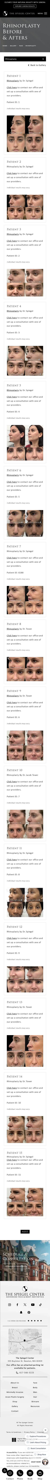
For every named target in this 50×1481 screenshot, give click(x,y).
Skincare (35, 1401)
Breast (15, 1387)
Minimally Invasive (15, 1392)
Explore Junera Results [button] (25, 6)
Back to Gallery (38, 65)
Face (21, 46)
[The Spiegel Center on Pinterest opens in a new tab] (29, 1312)
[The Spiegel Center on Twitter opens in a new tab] (25, 1305)
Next (25, 1231)
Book (30, 1478)
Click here (12, 87)
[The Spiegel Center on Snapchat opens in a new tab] (21, 1312)
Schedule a (18, 1256)
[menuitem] (9, 1305)
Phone (20, 1478)
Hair (35, 1397)
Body (35, 1387)
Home (5, 46)
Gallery (13, 46)
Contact (10, 1478)
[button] (4, 1470)
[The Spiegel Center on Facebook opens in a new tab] (17, 1305)
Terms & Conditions (13, 1432)
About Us (15, 1382)
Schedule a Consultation (16, 1266)
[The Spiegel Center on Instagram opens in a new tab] (9, 1305)
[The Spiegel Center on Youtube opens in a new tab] (33, 1305)
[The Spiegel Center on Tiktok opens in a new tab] (40, 1305)
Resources (35, 1406)
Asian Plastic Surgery (14, 1397)
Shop (40, 1478)
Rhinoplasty (31, 46)
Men (35, 1392)
